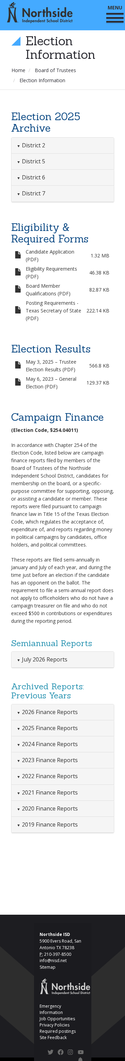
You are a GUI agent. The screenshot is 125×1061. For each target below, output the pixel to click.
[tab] (62, 146)
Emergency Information (51, 1009)
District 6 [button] (32, 177)
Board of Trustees (55, 70)
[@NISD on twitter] (50, 1053)
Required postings (58, 1031)
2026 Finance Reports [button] (49, 712)
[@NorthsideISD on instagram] (71, 1053)
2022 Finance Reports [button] (49, 776)
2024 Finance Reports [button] (49, 744)
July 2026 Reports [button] (43, 659)
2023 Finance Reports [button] (49, 760)
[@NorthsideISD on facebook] (61, 1053)
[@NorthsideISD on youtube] (81, 1053)
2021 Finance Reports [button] (49, 792)
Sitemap (48, 967)
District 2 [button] (32, 145)
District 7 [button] (32, 193)
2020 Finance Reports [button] (49, 808)
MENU (115, 7)
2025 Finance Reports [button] (49, 728)
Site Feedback (53, 1037)
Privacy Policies (54, 1025)
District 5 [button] (32, 161)
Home (18, 70)
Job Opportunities (57, 1019)
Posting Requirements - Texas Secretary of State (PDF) (53, 311)
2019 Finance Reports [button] (49, 824)
